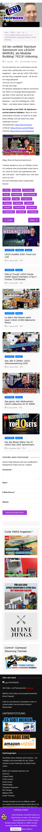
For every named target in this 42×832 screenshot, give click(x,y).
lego (16, 199)
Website (5, 502)
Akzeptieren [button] (16, 829)
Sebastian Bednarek (10, 787)
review (7, 207)
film (6, 194)
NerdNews (19, 250)
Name (5, 483)
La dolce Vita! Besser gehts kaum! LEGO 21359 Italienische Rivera (20, 320)
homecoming (30, 194)
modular (18, 203)
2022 (7, 190)
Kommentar (7, 470)
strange (21, 212)
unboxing (33, 212)
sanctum (32, 207)
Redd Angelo (7, 785)
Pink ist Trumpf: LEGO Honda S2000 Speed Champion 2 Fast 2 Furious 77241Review (21, 277)
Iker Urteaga (7, 790)
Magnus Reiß (7, 793)
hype (7, 199)
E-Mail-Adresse (8, 492)
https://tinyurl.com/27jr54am (22, 128)
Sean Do (5, 774)
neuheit (29, 203)
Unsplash (14, 771)
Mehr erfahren (27, 829)
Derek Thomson (8, 796)
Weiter (32, 220)
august (17, 190)
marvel (7, 203)
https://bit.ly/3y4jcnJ (23, 125)
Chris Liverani (7, 779)
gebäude (17, 194)
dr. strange (29, 190)
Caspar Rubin (7, 776)
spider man (9, 212)
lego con (27, 199)
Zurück (9, 220)
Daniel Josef (7, 782)
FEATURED (26, 61)
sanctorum (20, 207)
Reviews (34, 61)
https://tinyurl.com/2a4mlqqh (22, 131)
